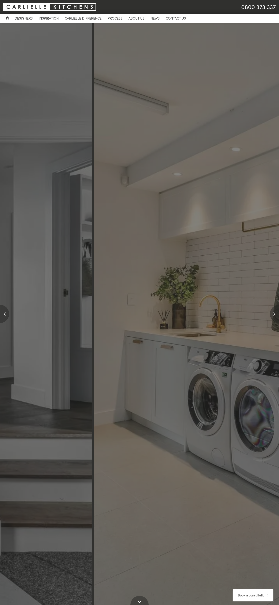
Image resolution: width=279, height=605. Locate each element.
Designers (24, 18)
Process (115, 18)
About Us (136, 18)
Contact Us (176, 18)
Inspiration (49, 18)
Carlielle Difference (83, 18)
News (155, 18)
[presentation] (4, 314)
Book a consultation (252, 595)
